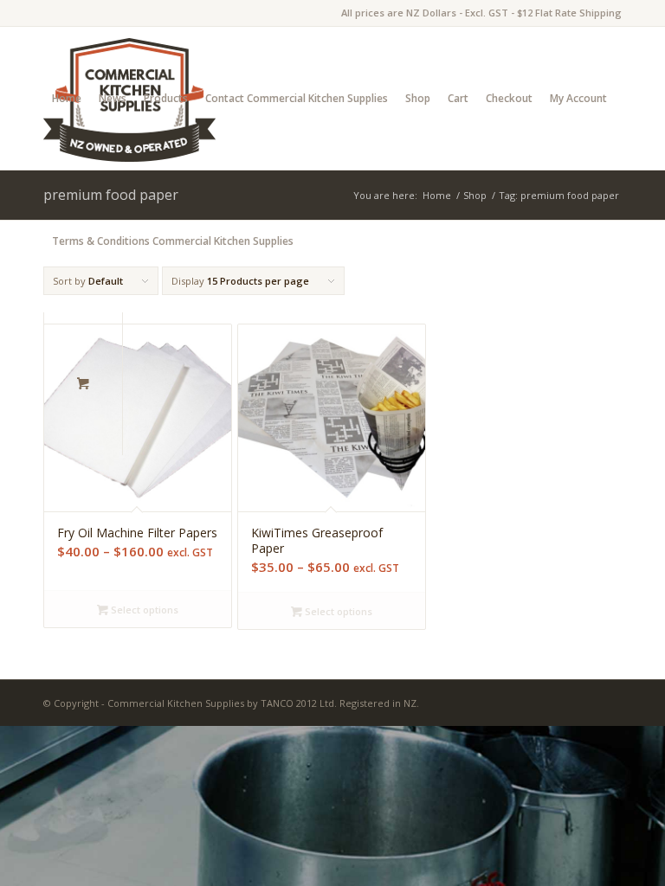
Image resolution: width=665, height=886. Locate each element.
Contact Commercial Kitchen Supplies (296, 98)
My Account (578, 98)
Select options (143, 609)
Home (66, 98)
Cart (458, 98)
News (112, 98)
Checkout (509, 98)
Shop (417, 98)
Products (166, 98)
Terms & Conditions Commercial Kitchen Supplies (173, 241)
